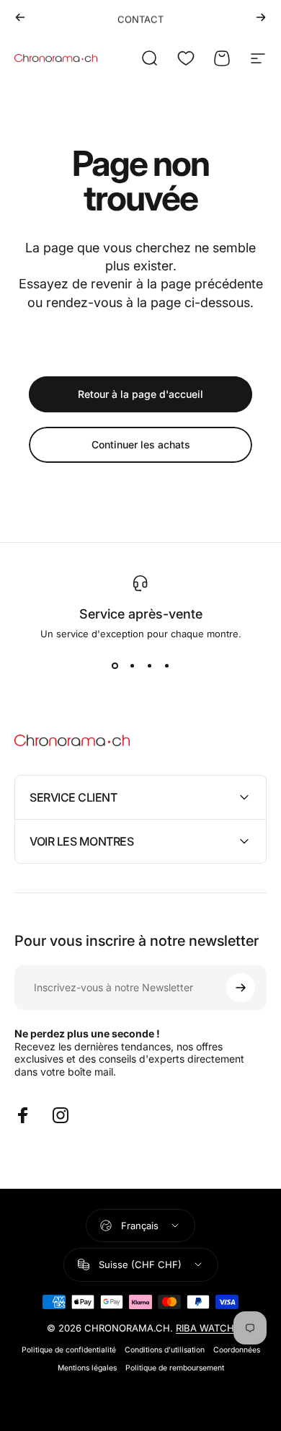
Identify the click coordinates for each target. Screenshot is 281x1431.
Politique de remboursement (174, 1368)
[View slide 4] (166, 665)
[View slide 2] (131, 665)
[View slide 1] (114, 665)
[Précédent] (20, 17)
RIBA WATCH (205, 1328)
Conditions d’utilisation (165, 1350)
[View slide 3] (149, 665)
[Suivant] (261, 17)
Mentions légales (87, 1368)
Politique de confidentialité (69, 1350)
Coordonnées (236, 1350)
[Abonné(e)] (240, 987)
